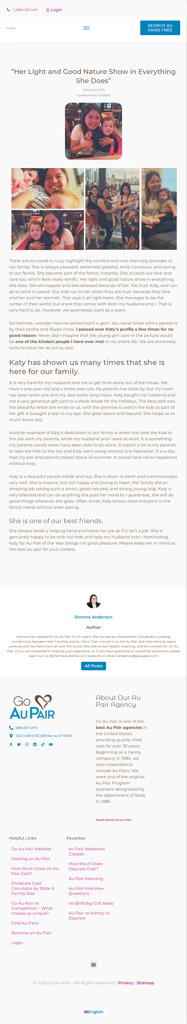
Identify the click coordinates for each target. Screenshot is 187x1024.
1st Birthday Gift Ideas (91, 903)
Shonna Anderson (94, 617)
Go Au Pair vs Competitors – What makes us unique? (32, 908)
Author (93, 627)
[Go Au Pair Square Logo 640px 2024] (32, 706)
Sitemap (145, 982)
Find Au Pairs (25, 923)
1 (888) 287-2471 (25, 10)
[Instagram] (27, 744)
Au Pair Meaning (86, 878)
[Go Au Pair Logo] (11, 28)
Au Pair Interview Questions (86, 891)
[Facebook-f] (11, 744)
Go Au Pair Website (31, 848)
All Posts (94, 665)
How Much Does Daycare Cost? (86, 866)
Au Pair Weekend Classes (87, 851)
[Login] (47, 10)
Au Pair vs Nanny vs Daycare (89, 916)
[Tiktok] (43, 744)
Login (56, 9)
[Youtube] (51, 744)
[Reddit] (35, 744)
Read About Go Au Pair (113, 820)
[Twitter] (19, 744)
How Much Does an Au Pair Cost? (35, 871)
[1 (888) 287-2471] (8, 10)
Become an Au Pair (31, 932)
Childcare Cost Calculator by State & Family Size (32, 888)
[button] (93, 964)
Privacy (125, 982)
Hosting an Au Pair (30, 858)
